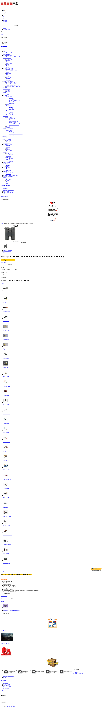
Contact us (5, 188)
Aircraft (8, 104)
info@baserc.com (11, 706)
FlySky (8, 91)
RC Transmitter (6, 89)
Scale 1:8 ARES (12, 118)
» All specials (4, 615)
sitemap (5, 21)
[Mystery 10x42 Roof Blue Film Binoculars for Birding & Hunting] (5, 248)
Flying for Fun (9, 52)
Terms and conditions (8, 192)
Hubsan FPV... (6, 507)
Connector (8, 140)
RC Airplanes (6, 54)
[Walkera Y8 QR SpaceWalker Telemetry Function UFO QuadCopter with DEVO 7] (5, 458)
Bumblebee (8, 73)
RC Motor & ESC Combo (9, 129)
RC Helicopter (6, 76)
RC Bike (5, 87)
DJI (4, 51)
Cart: (4, 28)
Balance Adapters (10, 150)
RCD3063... (6, 358)
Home (2, 223)
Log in (6, 31)
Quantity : (3, 267)
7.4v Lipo (8, 157)
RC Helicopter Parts (7, 81)
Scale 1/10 (11, 99)
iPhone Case (6, 171)
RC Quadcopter (7, 58)
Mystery (8, 65)
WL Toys (8, 80)
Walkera (8, 60)
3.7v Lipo (8, 159)
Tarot (7, 180)
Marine (8, 110)
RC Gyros (5, 163)
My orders (5, 683)
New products (4, 596)
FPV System (6, 177)
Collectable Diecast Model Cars (10, 175)
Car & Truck (9, 96)
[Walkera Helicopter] (52, 204)
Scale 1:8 (11, 131)
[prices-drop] (6, 656)
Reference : (3, 264)
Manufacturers (4, 196)
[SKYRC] (52, 219)
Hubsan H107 (9, 69)
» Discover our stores (5, 643)
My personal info (7, 686)
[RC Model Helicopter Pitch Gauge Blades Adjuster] (5, 318)
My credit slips (6, 684)
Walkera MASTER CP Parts (12, 85)
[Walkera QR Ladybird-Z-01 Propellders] (5, 383)
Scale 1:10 (11, 132)
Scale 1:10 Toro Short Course (15, 123)
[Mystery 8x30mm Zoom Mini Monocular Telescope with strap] (5, 300)
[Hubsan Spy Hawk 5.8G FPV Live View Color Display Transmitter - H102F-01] (5, 560)
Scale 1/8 (11, 98)
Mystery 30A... (6, 330)
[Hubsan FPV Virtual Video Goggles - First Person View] (5, 504)
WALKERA (9, 77)
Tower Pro (11, 109)
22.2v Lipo (8, 153)
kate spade (8, 174)
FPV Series (8, 179)
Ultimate (8, 145)
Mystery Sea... (6, 339)
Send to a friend (7, 251)
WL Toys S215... (7, 525)
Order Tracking (6, 191)
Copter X (8, 166)
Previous (2, 283)
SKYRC (11, 108)
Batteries (5, 152)
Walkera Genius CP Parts (12, 83)
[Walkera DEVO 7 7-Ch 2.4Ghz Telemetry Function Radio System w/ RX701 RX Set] (5, 542)
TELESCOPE (6, 167)
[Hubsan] (52, 215)
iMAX (7, 148)
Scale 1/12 (11, 101)
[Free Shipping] (52, 662)
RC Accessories (7, 139)
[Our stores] (7, 640)
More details (3, 262)
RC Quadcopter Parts (8, 68)
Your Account (6, 29)
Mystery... (5, 293)
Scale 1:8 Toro (12, 119)
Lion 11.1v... (6, 367)
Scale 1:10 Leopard (13, 121)
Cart (2, 34)
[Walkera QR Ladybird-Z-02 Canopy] (5, 393)
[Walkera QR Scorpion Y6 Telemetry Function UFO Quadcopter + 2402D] (5, 495)
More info (5, 571)
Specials (2, 601)
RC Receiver (6, 92)
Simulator (8, 141)
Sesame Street (9, 172)
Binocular (8, 168)
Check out (5, 46)
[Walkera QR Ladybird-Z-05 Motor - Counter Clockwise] (5, 430)
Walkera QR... (6, 386)
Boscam (8, 181)
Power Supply (6, 162)
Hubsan (8, 62)
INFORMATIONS (5, 185)
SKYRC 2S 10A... (7, 535)
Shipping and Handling (8, 190)
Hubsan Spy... (6, 563)
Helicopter (8, 105)
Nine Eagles (9, 63)
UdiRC (8, 64)
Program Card (9, 114)
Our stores (3, 630)
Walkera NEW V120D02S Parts (13, 86)
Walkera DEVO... (7, 544)
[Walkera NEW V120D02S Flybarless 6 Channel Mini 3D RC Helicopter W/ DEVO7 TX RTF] (5, 476)
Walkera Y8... (6, 460)
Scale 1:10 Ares (12, 122)
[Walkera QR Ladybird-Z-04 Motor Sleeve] (5, 411)
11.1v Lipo (8, 156)
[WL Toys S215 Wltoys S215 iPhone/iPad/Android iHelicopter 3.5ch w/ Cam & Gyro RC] (5, 523)
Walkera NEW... (7, 479)
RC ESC (5, 95)
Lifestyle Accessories (8, 176)
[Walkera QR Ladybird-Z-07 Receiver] (5, 439)
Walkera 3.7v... (6, 376)
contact (5, 20)
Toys (7, 67)
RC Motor (5, 116)
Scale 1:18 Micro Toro (14, 125)
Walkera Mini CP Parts (11, 82)
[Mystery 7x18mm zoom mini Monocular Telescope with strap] (6, 290)
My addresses (6, 685)
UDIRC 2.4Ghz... (7, 516)
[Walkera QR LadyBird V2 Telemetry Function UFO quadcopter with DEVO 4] (5, 551)
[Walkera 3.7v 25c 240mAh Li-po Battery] (5, 374)
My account (3, 680)
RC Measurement (7, 143)
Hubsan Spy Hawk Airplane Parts (14, 56)
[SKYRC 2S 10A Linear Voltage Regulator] (5, 532)
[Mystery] (52, 209)
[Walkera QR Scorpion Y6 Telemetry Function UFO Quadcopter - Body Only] (5, 486)
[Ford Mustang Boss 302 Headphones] (5, 309)
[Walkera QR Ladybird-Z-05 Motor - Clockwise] (5, 421)
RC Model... (6, 321)
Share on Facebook (7, 250)
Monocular (8, 170)
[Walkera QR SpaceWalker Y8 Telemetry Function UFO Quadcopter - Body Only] (5, 467)
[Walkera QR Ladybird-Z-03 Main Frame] (5, 402)
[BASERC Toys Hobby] (9, 5)
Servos (4, 136)
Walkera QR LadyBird (11, 71)
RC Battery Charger (7, 144)
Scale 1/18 (11, 103)
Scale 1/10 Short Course (14, 100)
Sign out (2, 690)
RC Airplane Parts (7, 55)
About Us (5, 193)
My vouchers (6, 688)
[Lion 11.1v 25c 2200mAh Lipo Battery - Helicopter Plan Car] (5, 365)
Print (4, 253)
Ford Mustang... (7, 311)
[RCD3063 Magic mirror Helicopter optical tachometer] (5, 355)
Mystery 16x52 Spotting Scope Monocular (11, 610)
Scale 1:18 (11, 135)
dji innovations (9, 59)
